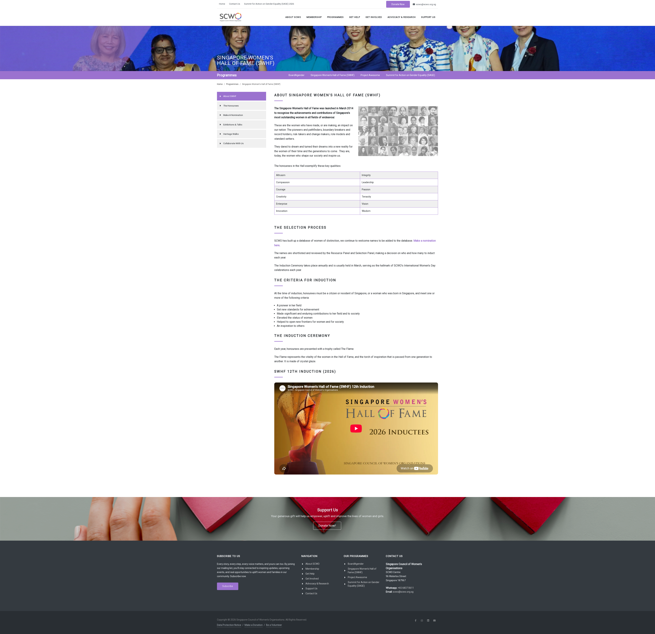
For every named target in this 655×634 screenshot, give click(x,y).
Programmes (335, 17)
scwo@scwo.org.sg (426, 4)
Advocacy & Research (402, 17)
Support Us (428, 17)
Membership (314, 17)
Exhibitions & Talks (232, 124)
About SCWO (293, 17)
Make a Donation (254, 625)
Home (222, 4)
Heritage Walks (231, 134)
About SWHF (229, 96)
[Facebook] (415, 620)
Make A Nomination (233, 115)
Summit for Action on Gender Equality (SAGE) (363, 584)
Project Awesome (357, 577)
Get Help (354, 17)
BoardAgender (356, 563)
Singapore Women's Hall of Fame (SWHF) (362, 570)
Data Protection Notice (229, 625)
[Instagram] (422, 620)
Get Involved (374, 17)
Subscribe (227, 586)
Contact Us (234, 4)
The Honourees (231, 105)
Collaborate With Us (233, 143)
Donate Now (398, 4)
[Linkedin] (428, 620)
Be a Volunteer (274, 625)
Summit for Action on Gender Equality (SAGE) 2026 (269, 4)
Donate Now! (327, 525)
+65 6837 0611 (406, 587)
